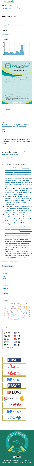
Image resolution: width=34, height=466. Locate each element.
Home (3, 5)
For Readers (5, 288)
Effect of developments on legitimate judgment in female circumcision (17, 252)
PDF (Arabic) (7, 109)
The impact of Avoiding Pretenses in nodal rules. (17, 197)
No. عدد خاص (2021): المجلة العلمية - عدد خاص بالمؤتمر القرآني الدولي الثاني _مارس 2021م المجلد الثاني (16, 7)
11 (12, 261)
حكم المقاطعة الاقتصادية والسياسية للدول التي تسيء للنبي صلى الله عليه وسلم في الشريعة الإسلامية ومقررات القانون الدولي (18, 242)
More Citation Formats (8, 157)
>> (16, 261)
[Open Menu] (1, 1)
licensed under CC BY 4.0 (20, 464)
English (4, 279)
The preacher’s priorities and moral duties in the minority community (18, 216)
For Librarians (5, 293)
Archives (9, 5)
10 (11, 261)
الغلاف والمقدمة (6, 34)
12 (14, 261)
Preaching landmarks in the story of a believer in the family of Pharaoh (18, 208)
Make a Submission (8, 266)
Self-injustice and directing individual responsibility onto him (18, 189)
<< (2, 261)
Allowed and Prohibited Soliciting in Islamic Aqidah (17, 169)
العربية (4, 276)
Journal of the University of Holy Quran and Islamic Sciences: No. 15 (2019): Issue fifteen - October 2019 (18, 219)
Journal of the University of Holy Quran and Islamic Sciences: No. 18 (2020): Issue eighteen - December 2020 (18, 192)
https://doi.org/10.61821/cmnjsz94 (13, 25)
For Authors (5, 291)
